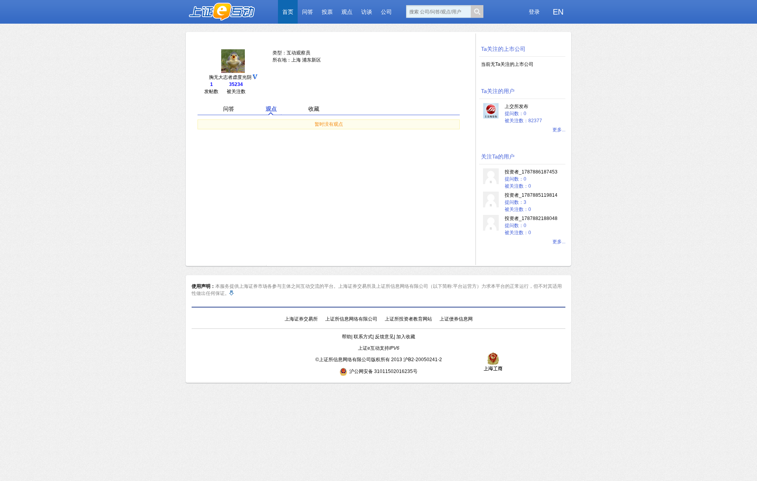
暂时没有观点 (329, 124)
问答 (307, 12)
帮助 (346, 336)
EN (558, 11)
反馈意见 (384, 336)
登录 (534, 12)
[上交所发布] (491, 117)
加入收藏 (405, 336)
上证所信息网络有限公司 (351, 319)
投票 (327, 12)
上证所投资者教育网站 (408, 319)
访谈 (366, 12)
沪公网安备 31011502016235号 (383, 371)
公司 (386, 12)
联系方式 (363, 336)
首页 (287, 12)
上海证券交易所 (301, 319)
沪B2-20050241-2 (422, 359)
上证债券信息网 (456, 319)
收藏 (313, 109)
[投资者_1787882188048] (491, 229)
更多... (558, 129)
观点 (346, 12)
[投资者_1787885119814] (491, 206)
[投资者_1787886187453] (491, 182)
